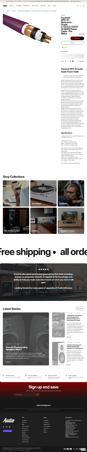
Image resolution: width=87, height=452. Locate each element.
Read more (8, 361)
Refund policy (25, 435)
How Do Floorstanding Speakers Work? (16, 348)
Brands (45, 432)
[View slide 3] (45, 295)
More (45, 430)
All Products (25, 428)
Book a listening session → (76, 1)
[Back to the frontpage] (3, 11)
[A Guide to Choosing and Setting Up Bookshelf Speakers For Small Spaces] (58, 353)
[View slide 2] (43, 295)
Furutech (63, 15)
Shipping (24, 434)
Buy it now (72, 42)
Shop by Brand (25, 426)
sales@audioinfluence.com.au (72, 437)
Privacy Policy (25, 439)
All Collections (25, 430)
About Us (24, 422)
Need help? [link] (82, 61)
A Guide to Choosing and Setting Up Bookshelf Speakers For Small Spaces (75, 346)
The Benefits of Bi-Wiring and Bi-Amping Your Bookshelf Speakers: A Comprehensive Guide (74, 318)
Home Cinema (47, 426)
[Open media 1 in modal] (30, 29)
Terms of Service (26, 437)
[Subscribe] (37, 394)
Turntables (46, 422)
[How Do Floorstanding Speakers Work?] (26, 338)
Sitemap (24, 432)
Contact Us (24, 420)
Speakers (46, 420)
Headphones (47, 424)
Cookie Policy (25, 441)
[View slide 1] (42, 295)
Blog (23, 424)
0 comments (18, 343)
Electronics (46, 428)
